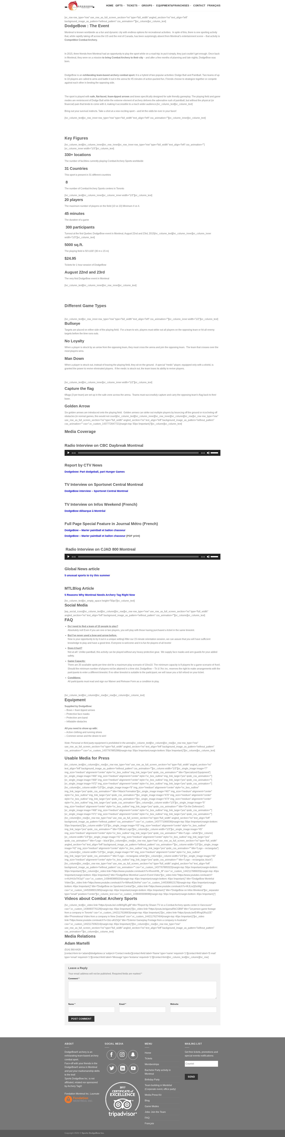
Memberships (152, 1064)
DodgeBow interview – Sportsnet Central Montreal (96, 491)
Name (71, 1004)
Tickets (132, 5)
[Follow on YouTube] (133, 1069)
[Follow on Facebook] (111, 1055)
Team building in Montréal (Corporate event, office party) (160, 1087)
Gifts (119, 5)
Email (122, 1004)
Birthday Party (152, 1079)
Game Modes (152, 1106)
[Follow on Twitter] (112, 1069)
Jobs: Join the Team (155, 1112)
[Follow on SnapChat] (133, 1055)
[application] (142, 453)
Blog (147, 1100)
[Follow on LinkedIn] (123, 1069)
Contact (199, 5)
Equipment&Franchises (172, 5)
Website (174, 1004)
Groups (147, 5)
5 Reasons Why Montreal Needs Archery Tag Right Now (100, 594)
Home (109, 5)
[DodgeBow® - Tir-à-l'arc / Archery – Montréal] (82, 6)
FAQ (147, 1117)
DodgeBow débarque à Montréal (85, 510)
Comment (73, 978)
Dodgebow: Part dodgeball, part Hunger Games (95, 471)
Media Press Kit (153, 1095)
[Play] (68, 452)
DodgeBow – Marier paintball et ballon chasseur (95, 530)
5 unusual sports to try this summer (87, 575)
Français (213, 5)
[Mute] (208, 452)
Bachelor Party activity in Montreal (158, 1072)
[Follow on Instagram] (122, 1055)
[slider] (215, 452)
